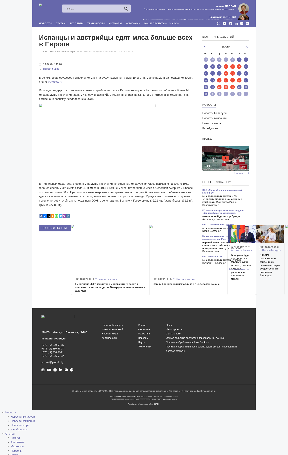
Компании (133, 23)
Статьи (61, 23)
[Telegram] (247, 23)
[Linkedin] (236, 23)
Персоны (143, 338)
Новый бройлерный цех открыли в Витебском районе (186, 284)
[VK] (241, 23)
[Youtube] (224, 23)
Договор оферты (175, 351)
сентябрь (241, 47)
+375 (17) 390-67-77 (53, 348)
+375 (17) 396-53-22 (53, 356)
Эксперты (76, 23)
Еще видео (240, 173)
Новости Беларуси (107, 279)
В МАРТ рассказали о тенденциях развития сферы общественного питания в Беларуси (270, 265)
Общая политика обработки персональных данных (195, 338)
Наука (141, 342)
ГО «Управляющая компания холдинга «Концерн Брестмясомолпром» (223, 211)
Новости (45, 23)
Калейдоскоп (210, 128)
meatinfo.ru (55, 82)
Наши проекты (154, 23)
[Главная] (45, 5)
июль (210, 47)
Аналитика (144, 329)
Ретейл (142, 325)
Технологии (96, 23)
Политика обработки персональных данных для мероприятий (201, 346)
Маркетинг (144, 333)
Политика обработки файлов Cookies (187, 342)
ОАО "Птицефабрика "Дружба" (218, 224)
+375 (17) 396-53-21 (53, 352)
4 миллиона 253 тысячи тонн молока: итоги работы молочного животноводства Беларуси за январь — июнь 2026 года (110, 287)
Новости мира (51, 68)
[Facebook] (230, 23)
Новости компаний (184, 279)
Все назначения (237, 269)
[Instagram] (218, 23)
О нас (173, 23)
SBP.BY (156, 404)
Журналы (115, 23)
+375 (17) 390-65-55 (53, 345)
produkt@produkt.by (53, 362)
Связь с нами (173, 333)
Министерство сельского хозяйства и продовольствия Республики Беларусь (223, 237)
